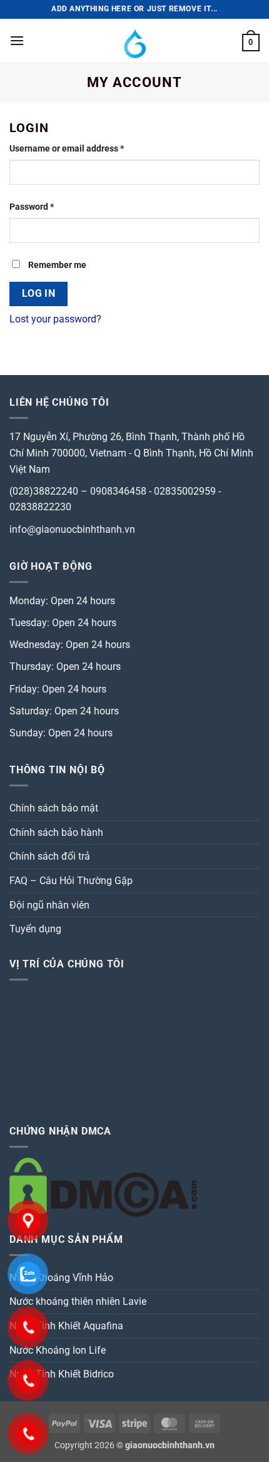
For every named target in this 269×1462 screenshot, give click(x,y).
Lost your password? (55, 319)
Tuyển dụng (35, 929)
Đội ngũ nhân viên (49, 905)
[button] (16, 40)
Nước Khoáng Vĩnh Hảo (61, 1278)
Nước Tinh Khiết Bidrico (61, 1374)
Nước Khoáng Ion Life (57, 1350)
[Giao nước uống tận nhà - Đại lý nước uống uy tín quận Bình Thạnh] (135, 41)
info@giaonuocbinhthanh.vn (72, 529)
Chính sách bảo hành (56, 832)
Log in (39, 293)
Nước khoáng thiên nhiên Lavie (77, 1301)
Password (49, 206)
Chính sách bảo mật (53, 808)
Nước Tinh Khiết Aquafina (66, 1326)
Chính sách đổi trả (49, 856)
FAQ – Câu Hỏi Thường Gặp (71, 881)
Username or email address (84, 148)
